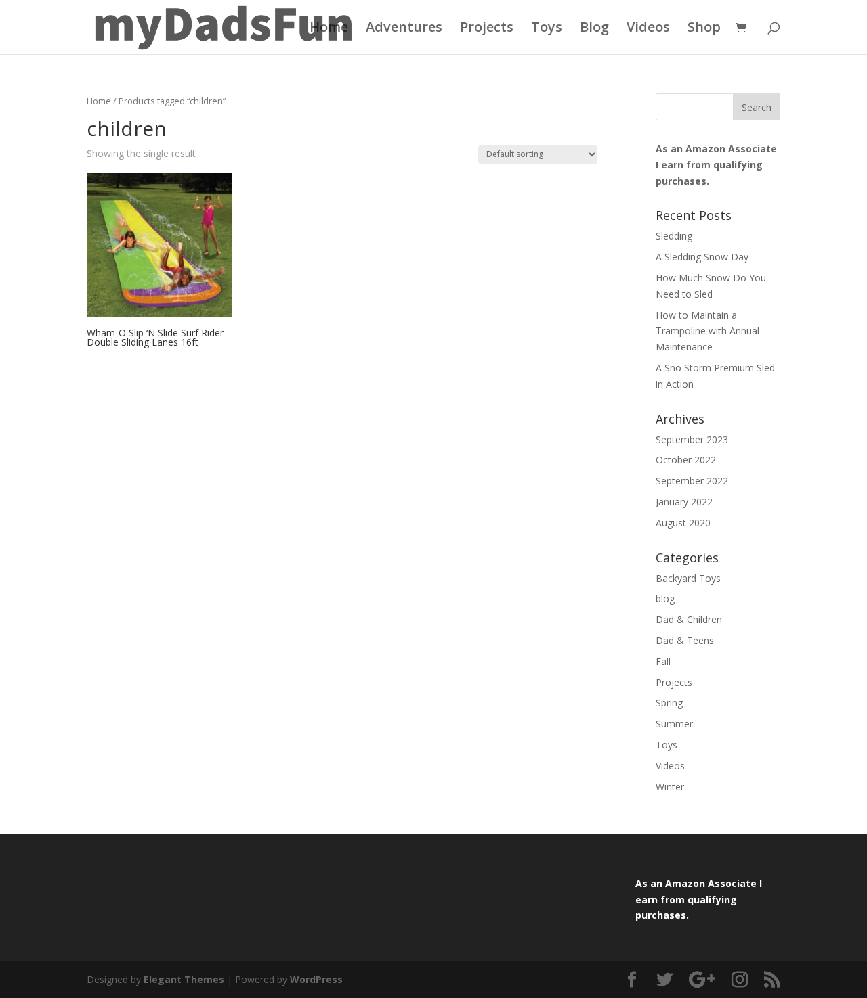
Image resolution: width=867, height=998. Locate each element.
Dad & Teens (685, 640)
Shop (704, 29)
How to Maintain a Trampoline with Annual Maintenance (707, 331)
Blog (594, 29)
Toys (546, 29)
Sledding (674, 235)
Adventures (404, 29)
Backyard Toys (688, 578)
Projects (486, 29)
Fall (663, 661)
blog (665, 598)
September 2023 (692, 439)
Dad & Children (689, 619)
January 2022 (684, 501)
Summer (674, 723)
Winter (670, 786)
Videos (648, 29)
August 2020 (683, 522)
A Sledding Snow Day (702, 256)
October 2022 (686, 459)
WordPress (316, 979)
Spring (669, 702)
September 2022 (692, 480)
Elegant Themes (184, 979)
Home (329, 29)
